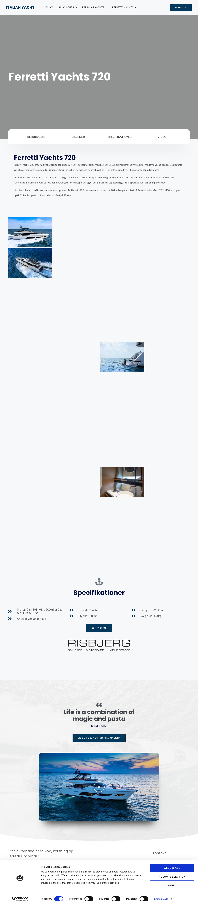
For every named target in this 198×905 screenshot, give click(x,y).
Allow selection (172, 876)
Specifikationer (120, 136)
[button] (75, 7)
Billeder (78, 136)
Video (162, 136)
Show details (161, 899)
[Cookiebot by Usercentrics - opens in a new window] (20, 899)
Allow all (172, 868)
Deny (172, 885)
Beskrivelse (36, 136)
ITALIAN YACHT (20, 7)
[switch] (88, 898)
